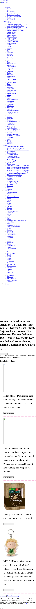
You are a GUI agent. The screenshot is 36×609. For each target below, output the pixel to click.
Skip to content (4, 0)
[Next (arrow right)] (2, 608)
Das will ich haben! (9, 413)
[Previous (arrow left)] (0, 608)
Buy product (4, 354)
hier (25, 603)
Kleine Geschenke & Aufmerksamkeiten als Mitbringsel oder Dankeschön (18, 356)
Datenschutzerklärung (13, 596)
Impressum (3, 596)
